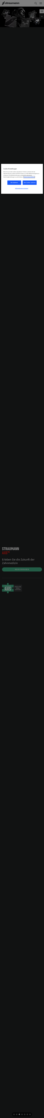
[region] (22, 179)
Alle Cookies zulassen (30, 182)
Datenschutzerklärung (29, 177)
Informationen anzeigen (21, 188)
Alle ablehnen (14, 182)
